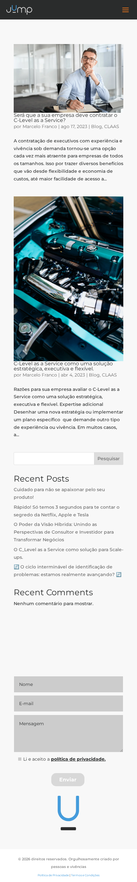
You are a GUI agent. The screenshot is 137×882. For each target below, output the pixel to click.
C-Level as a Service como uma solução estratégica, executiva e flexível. (63, 366)
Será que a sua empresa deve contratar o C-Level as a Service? (65, 117)
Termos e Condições (85, 875)
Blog (96, 126)
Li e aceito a (64, 759)
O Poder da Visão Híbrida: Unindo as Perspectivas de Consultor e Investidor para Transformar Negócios (64, 532)
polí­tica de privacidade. (78, 759)
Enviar (67, 780)
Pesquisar (108, 458)
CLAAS (111, 126)
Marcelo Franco (40, 126)
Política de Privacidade (53, 875)
